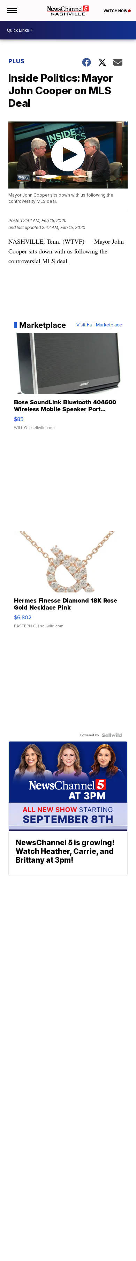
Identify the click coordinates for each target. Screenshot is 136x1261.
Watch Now (116, 11)
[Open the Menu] (11, 10)
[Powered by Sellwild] (112, 735)
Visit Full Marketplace (99, 325)
